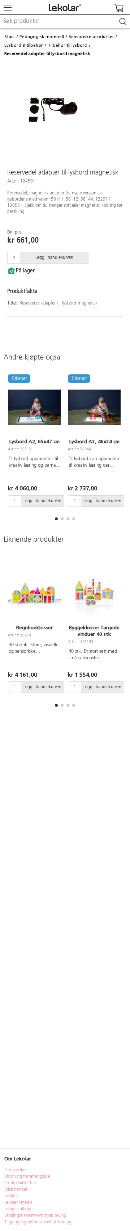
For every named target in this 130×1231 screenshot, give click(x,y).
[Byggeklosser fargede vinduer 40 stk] (94, 593)
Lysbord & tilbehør (23, 45)
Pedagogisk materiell (42, 36)
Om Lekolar (15, 1170)
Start (9, 36)
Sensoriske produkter (91, 36)
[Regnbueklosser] (34, 593)
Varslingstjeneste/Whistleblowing (35, 1216)
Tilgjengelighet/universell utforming (38, 1222)
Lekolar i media (18, 1203)
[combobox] (65, 21)
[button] (56, 518)
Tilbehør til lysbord (67, 45)
